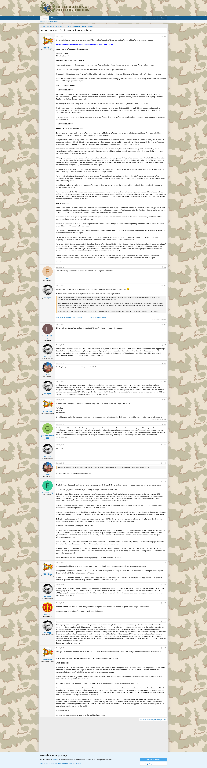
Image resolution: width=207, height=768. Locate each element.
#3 (165, 285)
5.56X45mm (47, 48)
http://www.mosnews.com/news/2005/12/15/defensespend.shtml (81, 317)
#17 (165, 648)
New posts (43, 21)
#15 (165, 603)
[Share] (162, 36)
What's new (55, 18)
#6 (165, 363)
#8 (165, 400)
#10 (165, 445)
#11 (165, 463)
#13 (165, 562)
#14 (165, 585)
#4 (165, 324)
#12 (165, 481)
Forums (45, 18)
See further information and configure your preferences (60, 763)
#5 (165, 345)
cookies (55, 760)
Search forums (53, 21)
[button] (61, 18)
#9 (165, 424)
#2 (165, 267)
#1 (165, 36)
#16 (165, 621)
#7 (165, 381)
